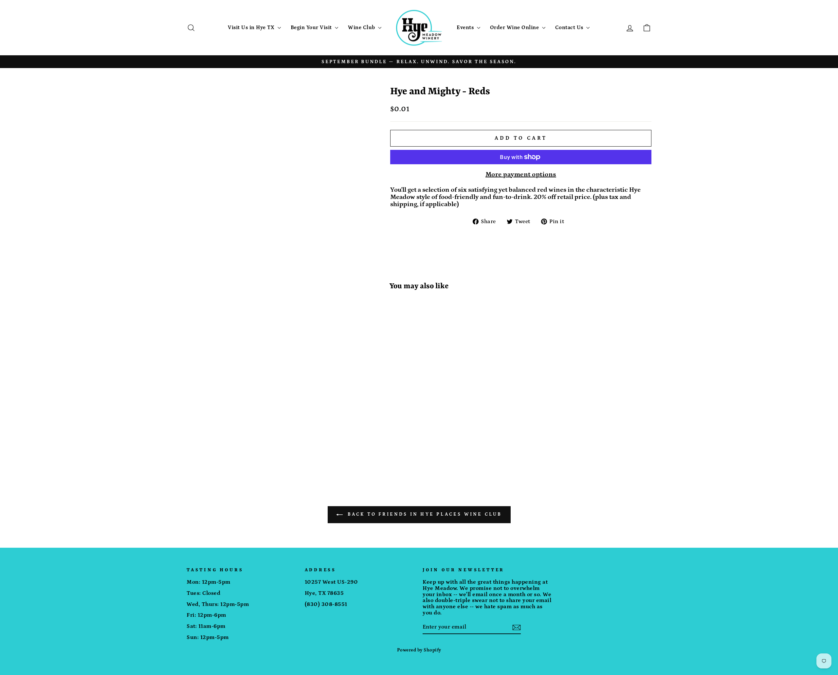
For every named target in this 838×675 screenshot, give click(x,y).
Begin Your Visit (312, 27)
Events (466, 27)
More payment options (520, 174)
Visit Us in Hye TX (252, 27)
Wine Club (362, 27)
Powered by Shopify (419, 650)
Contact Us (570, 27)
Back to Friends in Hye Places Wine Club (423, 514)
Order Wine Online (515, 27)
